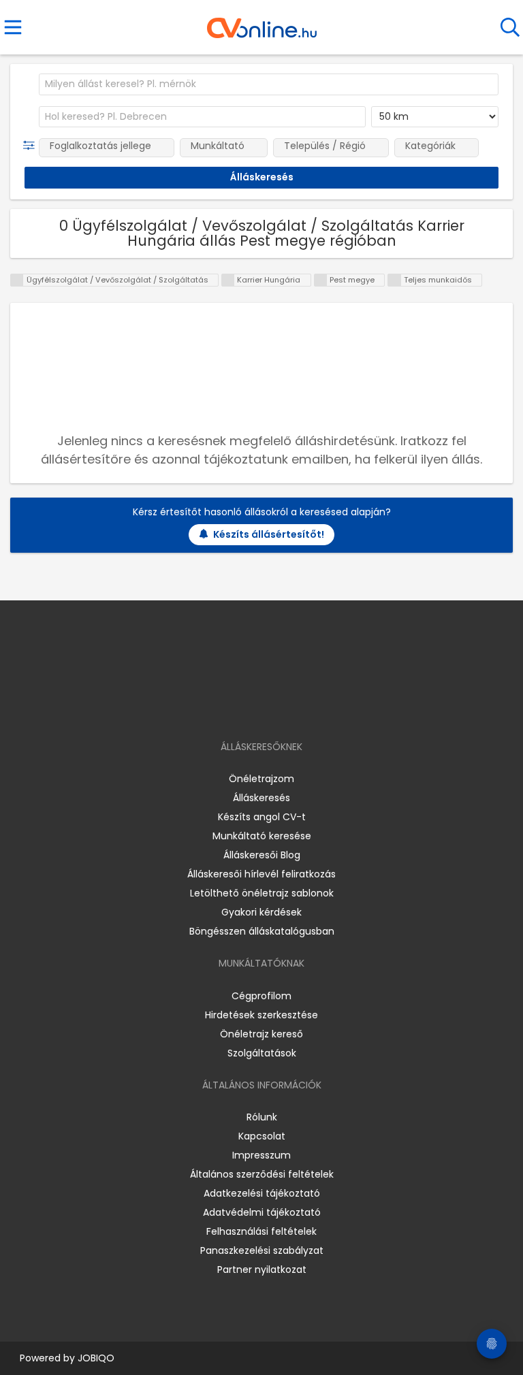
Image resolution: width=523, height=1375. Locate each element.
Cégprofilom (261, 996)
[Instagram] (253, 707)
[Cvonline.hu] (262, 23)
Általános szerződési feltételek (262, 1174)
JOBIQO (96, 1358)
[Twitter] (295, 707)
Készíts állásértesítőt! (268, 534)
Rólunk (262, 1117)
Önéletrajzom (261, 779)
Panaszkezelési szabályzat (261, 1250)
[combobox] (268, 84)
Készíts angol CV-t (262, 817)
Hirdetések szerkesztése (261, 1015)
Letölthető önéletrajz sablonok (262, 893)
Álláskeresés (261, 798)
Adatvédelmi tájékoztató (262, 1212)
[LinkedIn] (275, 707)
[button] (32, 145)
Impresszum (261, 1155)
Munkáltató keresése (261, 836)
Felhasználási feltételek (261, 1231)
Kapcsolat (261, 1136)
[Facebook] (230, 707)
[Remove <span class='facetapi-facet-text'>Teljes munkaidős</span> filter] (394, 280)
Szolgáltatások (261, 1053)
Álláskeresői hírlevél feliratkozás (261, 874)
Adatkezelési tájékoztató (262, 1193)
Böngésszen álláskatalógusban (261, 931)
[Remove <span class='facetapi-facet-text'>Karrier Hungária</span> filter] (228, 280)
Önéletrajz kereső (261, 1034)
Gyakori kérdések (261, 912)
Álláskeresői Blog (261, 855)
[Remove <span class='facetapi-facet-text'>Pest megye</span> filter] (321, 280)
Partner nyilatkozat (261, 1269)
